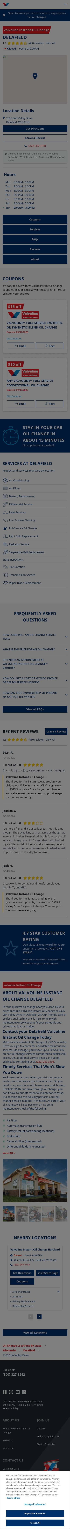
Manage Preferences (35, 1504)
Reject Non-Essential (35, 1513)
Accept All (35, 1523)
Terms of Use (13, 1498)
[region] (35, 1500)
